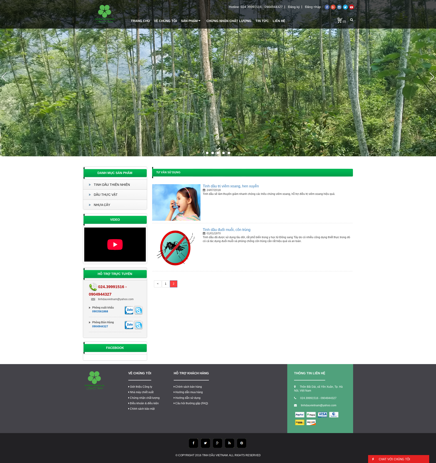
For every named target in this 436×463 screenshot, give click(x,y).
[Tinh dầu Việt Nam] (104, 14)
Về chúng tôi (139, 373)
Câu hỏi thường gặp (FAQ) (191, 403)
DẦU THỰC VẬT (105, 194)
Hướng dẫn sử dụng (188, 397)
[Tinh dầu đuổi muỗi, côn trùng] (176, 248)
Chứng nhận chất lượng (145, 397)
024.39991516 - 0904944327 (262, 7)
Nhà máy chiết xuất (142, 392)
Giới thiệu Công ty (141, 386)
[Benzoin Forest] (218, 78)
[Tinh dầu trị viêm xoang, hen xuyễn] (176, 202)
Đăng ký (294, 7)
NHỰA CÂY (101, 205)
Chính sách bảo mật (142, 408)
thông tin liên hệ (309, 373)
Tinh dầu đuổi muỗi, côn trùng (226, 230)
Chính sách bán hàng (188, 386)
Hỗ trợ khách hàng (191, 373)
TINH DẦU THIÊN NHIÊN (111, 184)
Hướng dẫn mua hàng (189, 392)
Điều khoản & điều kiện (144, 403)
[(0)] (340, 20)
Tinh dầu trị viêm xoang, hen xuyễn (231, 186)
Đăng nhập (313, 7)
